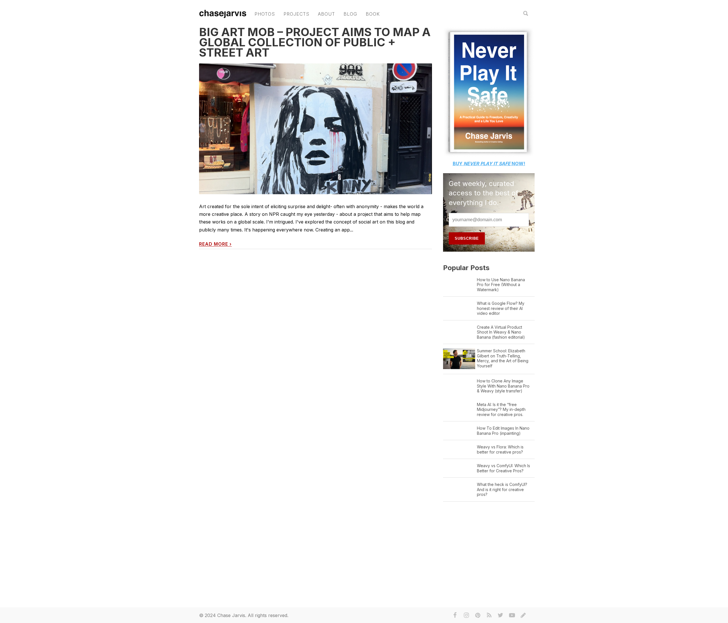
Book (373, 14)
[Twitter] (500, 615)
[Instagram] (466, 615)
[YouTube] (512, 615)
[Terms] (523, 615)
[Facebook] (455, 615)
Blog (350, 14)
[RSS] (489, 615)
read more (215, 244)
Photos (265, 14)
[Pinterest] (477, 615)
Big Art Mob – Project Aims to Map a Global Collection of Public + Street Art (315, 42)
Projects (296, 14)
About (326, 14)
